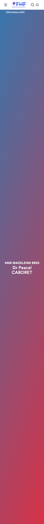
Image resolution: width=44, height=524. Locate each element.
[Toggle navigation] (5, 4)
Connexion (38, 4)
